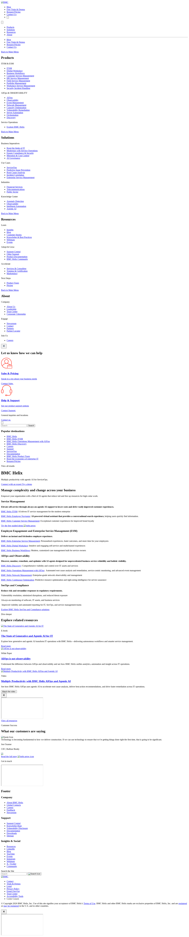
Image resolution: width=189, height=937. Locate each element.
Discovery (11, 117)
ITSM (9, 68)
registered (182, 903)
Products (10, 27)
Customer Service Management (20, 76)
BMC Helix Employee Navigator (15, 516)
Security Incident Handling (18, 88)
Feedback (11, 810)
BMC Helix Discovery (17, 444)
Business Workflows (16, 73)
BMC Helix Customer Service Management (20, 521)
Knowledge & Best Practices (19, 237)
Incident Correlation (15, 175)
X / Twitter (11, 864)
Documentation (13, 454)
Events (10, 242)
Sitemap (10, 836)
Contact (10, 326)
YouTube (11, 854)
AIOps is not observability (16, 658)
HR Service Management (18, 78)
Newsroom (11, 323)
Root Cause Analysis (16, 172)
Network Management (16, 105)
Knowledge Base (14, 826)
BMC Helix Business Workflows (15, 550)
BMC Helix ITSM (15, 439)
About (9, 34)
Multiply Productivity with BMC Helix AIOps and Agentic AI (36, 681)
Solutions (11, 30)
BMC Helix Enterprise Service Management (20, 541)
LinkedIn (11, 849)
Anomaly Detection (15, 201)
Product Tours (13, 283)
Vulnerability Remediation (18, 110)
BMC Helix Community (17, 259)
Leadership (11, 309)
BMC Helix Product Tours (18, 456)
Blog (9, 7)
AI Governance (13, 158)
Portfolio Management (16, 83)
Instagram (11, 859)
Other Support (13, 254)
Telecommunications (16, 189)
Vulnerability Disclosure (17, 828)
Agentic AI (11, 209)
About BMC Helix (15, 802)
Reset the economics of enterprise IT (22, 459)
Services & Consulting (16, 268)
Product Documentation (17, 256)
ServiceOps (12, 167)
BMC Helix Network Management (16, 575)
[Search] (8, 17)
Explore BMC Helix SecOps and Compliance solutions (25, 609)
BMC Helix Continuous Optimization (17, 580)
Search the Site (7, 871)
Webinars (11, 240)
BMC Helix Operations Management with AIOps (28, 441)
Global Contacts (14, 805)
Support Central (13, 251)
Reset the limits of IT (16, 148)
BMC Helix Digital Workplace (14, 546)
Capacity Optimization (16, 107)
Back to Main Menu (10, 52)
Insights (10, 230)
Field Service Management (18, 81)
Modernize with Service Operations (22, 150)
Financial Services (15, 187)
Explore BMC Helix (15, 127)
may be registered (11, 906)
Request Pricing (13, 12)
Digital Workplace (15, 71)
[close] (2, 422)
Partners (10, 328)
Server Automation (15, 112)
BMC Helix (12, 436)
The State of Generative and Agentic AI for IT (27, 635)
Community (12, 866)
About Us (11, 306)
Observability (12, 100)
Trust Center (12, 311)
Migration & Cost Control (18, 155)
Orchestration (12, 115)
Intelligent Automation (16, 206)
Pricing (10, 285)
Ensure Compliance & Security (20, 153)
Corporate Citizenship (16, 314)
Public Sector (12, 192)
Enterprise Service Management (20, 177)
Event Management (15, 102)
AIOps (10, 97)
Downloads (12, 833)
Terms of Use (89, 903)
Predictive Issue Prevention (18, 170)
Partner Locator (13, 331)
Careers (10, 340)
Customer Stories (14, 235)
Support (10, 449)
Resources (11, 32)
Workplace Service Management (21, 86)
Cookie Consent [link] (13, 899)
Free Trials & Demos (16, 9)
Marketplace (12, 273)
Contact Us (11, 14)
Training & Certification (17, 271)
